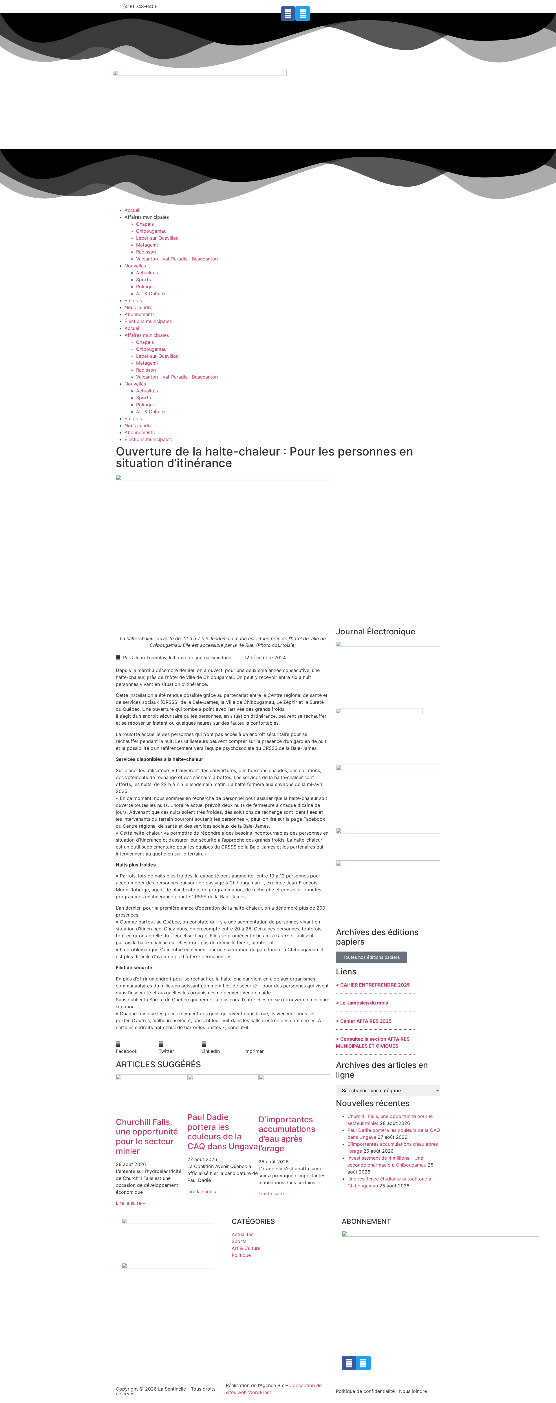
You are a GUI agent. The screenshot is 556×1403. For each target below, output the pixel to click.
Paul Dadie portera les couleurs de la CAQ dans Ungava (222, 1131)
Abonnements (140, 314)
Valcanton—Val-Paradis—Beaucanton (177, 259)
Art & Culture (150, 293)
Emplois (133, 300)
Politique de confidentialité (365, 1391)
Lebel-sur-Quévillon (157, 238)
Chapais (145, 224)
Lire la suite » (130, 1203)
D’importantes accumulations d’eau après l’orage (287, 1134)
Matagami (147, 245)
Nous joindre (138, 307)
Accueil (132, 210)
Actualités (147, 273)
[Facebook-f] (288, 13)
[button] (137, 1048)
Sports (143, 279)
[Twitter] (302, 13)
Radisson (146, 252)
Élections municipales (148, 321)
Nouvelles (135, 266)
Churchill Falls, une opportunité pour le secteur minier (147, 1136)
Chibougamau (151, 231)
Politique (145, 286)
